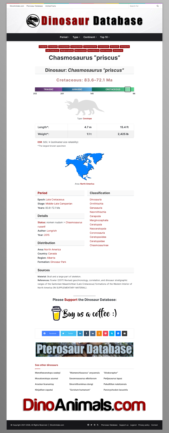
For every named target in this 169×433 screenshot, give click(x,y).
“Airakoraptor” (111, 372)
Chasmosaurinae (90, 47)
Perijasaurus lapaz (113, 378)
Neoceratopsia (80, 50)
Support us (123, 425)
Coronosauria (103, 47)
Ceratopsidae (64, 47)
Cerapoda (43, 47)
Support (71, 300)
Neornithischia (93, 50)
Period (42, 193)
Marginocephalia (67, 50)
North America (106, 50)
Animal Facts (50, 6)
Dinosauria (114, 47)
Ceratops (87, 118)
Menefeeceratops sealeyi (47, 372)
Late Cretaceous (52, 50)
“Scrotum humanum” (79, 389)
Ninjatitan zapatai (44, 389)
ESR (40, 142)
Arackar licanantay (44, 384)
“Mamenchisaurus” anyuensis (84, 372)
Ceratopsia (53, 47)
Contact (154, 425)
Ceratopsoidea (76, 47)
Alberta (51, 257)
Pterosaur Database (35, 6)
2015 (47, 235)
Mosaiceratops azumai (46, 378)
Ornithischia (118, 50)
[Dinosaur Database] (84, 21)
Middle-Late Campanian (59, 203)
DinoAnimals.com (17, 6)
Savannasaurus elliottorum (83, 378)
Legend (133, 425)
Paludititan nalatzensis (116, 384)
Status (41, 222)
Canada (52, 253)
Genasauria (125, 47)
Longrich (52, 230)
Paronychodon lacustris (116, 389)
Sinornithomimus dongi (81, 384)
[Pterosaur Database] (84, 349)
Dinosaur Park (58, 262)
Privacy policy (143, 425)
